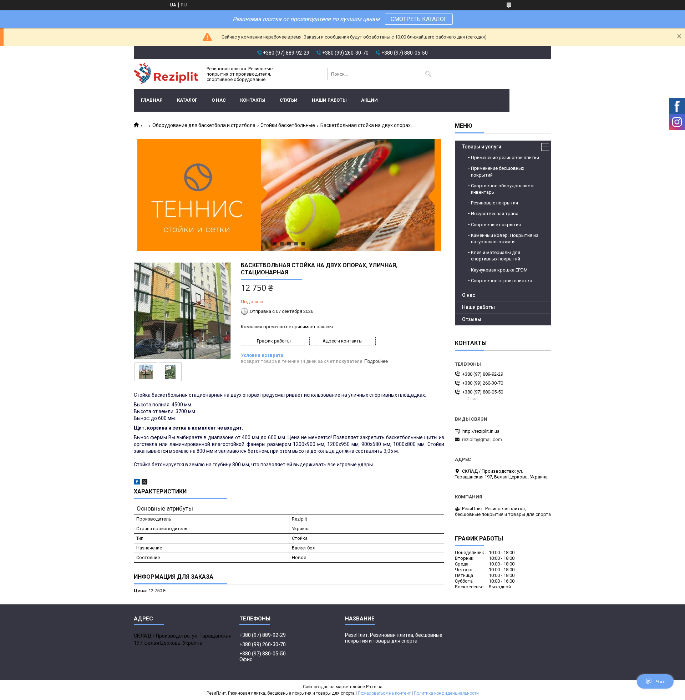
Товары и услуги (481, 146)
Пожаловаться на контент (384, 693)
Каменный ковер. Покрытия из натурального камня (504, 238)
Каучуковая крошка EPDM (499, 270)
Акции (369, 100)
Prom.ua (374, 686)
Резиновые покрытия (494, 203)
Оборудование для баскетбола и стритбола (203, 125)
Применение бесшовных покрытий (497, 171)
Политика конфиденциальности (446, 693)
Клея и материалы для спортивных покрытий (495, 256)
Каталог (187, 100)
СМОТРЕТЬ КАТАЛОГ (419, 19)
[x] (144, 483)
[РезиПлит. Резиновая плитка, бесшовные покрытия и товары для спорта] (166, 74)
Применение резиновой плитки (505, 157)
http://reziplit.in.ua (480, 431)
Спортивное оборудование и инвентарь (502, 189)
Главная (152, 100)
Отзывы (471, 319)
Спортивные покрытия (496, 224)
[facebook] (137, 483)
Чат (660, 681)
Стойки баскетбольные (287, 125)
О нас (219, 100)
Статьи (289, 100)
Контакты (252, 100)
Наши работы (329, 100)
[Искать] (428, 74)
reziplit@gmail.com (482, 439)
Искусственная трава (494, 213)
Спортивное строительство (501, 280)
